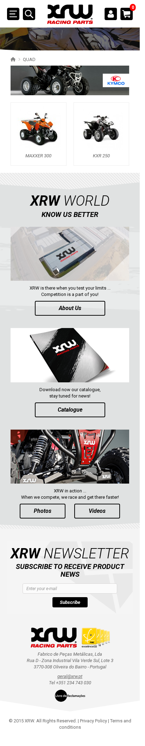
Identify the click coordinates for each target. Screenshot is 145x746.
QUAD (29, 59)
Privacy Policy (93, 720)
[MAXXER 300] (39, 128)
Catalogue (70, 409)
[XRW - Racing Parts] (70, 14)
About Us (70, 308)
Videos (97, 511)
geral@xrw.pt (69, 676)
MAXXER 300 (38, 155)
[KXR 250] (101, 128)
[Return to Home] (12, 59)
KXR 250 (101, 155)
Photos (42, 511)
